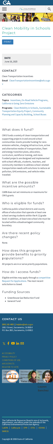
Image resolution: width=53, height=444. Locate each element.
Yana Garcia (28, 381)
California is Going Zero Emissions (18, 103)
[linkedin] (17, 343)
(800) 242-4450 (8, 324)
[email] (22, 343)
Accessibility (8, 353)
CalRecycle (15, 427)
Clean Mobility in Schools (26, 107)
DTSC (33, 427)
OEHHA (41, 427)
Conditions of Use (11, 360)
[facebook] (8, 343)
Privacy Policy (9, 356)
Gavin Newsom (13, 378)
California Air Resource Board (27, 9)
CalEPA (5, 427)
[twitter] (4, 343)
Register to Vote (10, 367)
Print (8, 42)
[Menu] (4, 8)
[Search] (49, 8)
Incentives (15, 100)
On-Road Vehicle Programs (35, 100)
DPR (25, 427)
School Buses (39, 114)
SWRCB (5, 431)
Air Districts (8, 363)
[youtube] (13, 343)
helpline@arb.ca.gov (24, 324)
